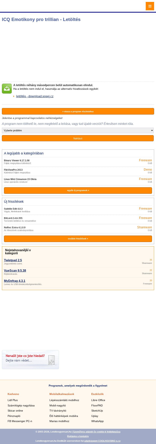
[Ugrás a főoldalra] (13, 8)
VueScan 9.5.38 (15, 270)
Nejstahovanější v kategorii (18, 252)
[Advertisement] (60, 51)
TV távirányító (57, 410)
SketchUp (97, 410)
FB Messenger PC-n (20, 421)
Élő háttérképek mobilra (63, 415)
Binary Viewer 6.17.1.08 (16, 160)
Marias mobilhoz (59, 421)
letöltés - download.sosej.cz (34, 96)
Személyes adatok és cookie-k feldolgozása (96, 431)
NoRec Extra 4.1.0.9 (14, 227)
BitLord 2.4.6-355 (13, 218)
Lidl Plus (13, 400)
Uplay (94, 415)
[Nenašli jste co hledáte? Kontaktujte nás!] (30, 368)
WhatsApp (97, 421)
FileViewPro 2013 (13, 170)
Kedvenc (13, 394)
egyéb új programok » (78, 190)
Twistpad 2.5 (13, 260)
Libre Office (98, 400)
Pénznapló (14, 415)
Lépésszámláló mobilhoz (64, 400)
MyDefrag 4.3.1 (14, 281)
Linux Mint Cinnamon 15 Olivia (20, 179)
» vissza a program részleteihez (78, 111)
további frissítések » (78, 238)
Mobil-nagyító (57, 405)
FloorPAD (97, 405)
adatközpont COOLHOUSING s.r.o (102, 441)
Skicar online (15, 410)
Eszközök (97, 394)
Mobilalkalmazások (61, 394)
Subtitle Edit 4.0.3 (13, 208)
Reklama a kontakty (78, 436)
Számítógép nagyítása (21, 405)
